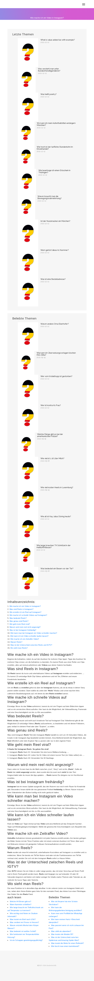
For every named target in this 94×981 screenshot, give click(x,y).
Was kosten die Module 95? (62, 934)
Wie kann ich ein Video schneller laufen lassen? (29, 636)
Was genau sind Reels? (19, 621)
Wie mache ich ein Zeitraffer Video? (24, 639)
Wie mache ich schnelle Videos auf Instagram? (28, 615)
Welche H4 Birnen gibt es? (20, 901)
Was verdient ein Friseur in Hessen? (24, 922)
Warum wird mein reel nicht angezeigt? (25, 627)
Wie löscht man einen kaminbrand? (65, 946)
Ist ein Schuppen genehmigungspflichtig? (26, 940)
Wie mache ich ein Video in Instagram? (25, 606)
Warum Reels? (16, 642)
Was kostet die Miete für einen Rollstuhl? (67, 943)
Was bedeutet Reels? (18, 618)
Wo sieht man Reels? (19, 648)
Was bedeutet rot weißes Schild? (23, 931)
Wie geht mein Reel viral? (20, 624)
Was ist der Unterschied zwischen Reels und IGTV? (31, 645)
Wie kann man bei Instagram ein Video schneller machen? (33, 633)
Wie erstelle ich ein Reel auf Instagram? (25, 612)
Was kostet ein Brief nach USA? (23, 919)
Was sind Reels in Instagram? (21, 609)
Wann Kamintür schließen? (20, 904)
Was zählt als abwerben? (61, 931)
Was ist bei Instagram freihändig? (23, 630)
